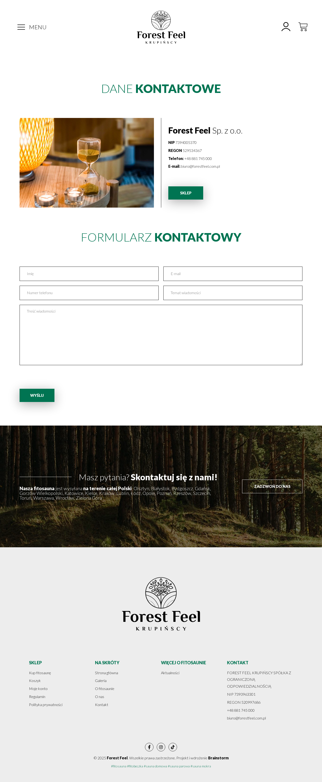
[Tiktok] (173, 747)
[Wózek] (303, 27)
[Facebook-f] (149, 747)
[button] (21, 27)
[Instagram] (161, 747)
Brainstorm (218, 758)
